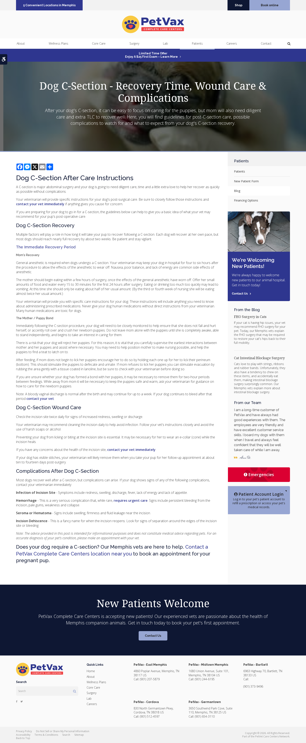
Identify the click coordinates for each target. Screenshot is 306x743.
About (21, 43)
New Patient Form (246, 181)
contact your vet (40, 398)
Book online (270, 5)
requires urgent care (131, 500)
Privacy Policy (24, 731)
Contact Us (153, 635)
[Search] (74, 691)
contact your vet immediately (40, 204)
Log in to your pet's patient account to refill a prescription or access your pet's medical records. (259, 500)
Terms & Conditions (46, 735)
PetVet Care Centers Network (272, 736)
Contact (266, 43)
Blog (237, 191)
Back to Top (23, 738)
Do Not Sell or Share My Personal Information (62, 731)
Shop (238, 5)
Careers (231, 43)
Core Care (99, 43)
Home (91, 671)
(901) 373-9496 (253, 686)
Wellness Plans (58, 43)
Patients (197, 43)
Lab (165, 43)
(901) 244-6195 (205, 679)
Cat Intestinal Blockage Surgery (259, 358)
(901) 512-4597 (150, 716)
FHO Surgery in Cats (250, 316)
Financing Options (246, 200)
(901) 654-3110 (205, 716)
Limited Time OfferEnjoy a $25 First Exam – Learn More (151, 55)
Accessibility (23, 735)
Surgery (134, 43)
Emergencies (261, 474)
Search (66, 735)
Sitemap (79, 735)
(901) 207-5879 (150, 679)
